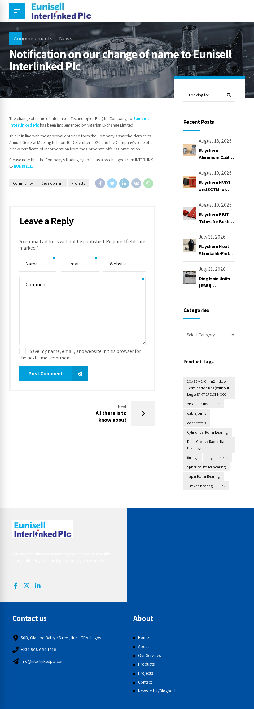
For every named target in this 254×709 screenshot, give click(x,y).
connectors (196, 423)
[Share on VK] (136, 183)
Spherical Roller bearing (206, 467)
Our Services (149, 655)
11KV (204, 404)
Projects (78, 183)
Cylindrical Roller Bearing (207, 432)
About (143, 646)
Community (23, 183)
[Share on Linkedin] (124, 183)
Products (146, 664)
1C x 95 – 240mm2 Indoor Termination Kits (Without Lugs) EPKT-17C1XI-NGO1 (208, 388)
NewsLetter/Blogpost (157, 690)
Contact (145, 682)
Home (143, 637)
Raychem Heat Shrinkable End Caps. (214, 253)
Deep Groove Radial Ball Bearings (206, 445)
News (65, 38)
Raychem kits (217, 457)
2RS (190, 404)
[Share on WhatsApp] (148, 183)
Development (52, 183)
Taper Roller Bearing (203, 476)
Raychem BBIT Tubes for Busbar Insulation (216, 221)
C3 (218, 404)
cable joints (196, 413)
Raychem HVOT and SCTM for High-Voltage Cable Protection (216, 193)
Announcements (33, 38)
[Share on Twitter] (112, 183)
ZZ (223, 485)
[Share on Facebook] (100, 183)
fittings (192, 457)
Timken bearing (200, 485)
